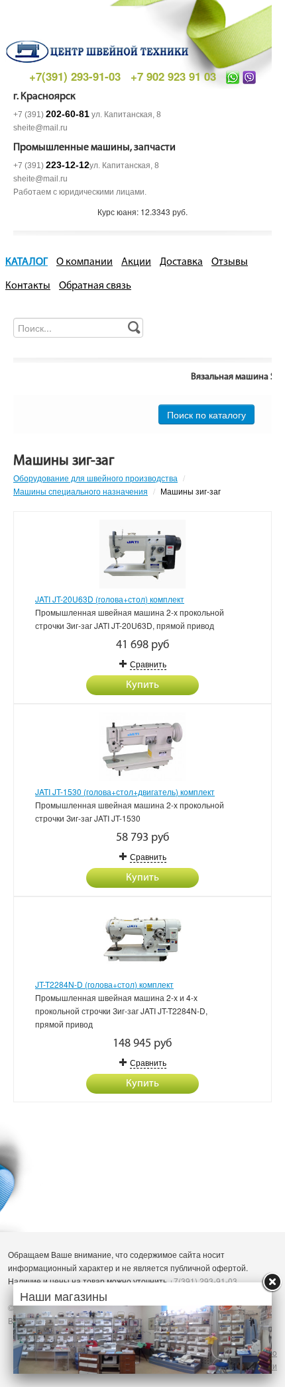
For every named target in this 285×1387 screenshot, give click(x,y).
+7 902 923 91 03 (173, 76)
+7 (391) (51, 114)
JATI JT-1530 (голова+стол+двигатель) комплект (125, 791)
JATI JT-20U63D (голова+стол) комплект (109, 598)
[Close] (272, 1282)
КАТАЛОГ (26, 262)
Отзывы (229, 262)
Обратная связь (95, 286)
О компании (84, 262)
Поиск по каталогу (206, 414)
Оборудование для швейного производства (95, 477)
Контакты (27, 286)
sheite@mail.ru (40, 127)
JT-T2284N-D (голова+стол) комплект (104, 984)
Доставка (181, 262)
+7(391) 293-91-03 (75, 76)
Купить (142, 685)
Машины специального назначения (80, 491)
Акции (136, 262)
